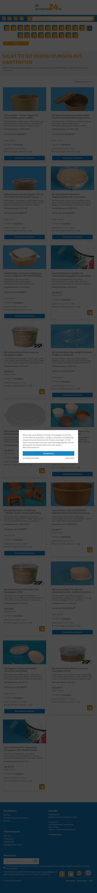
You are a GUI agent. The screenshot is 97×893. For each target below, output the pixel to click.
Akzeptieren (48, 453)
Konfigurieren (69, 458)
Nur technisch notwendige (31, 458)
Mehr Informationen (31, 447)
